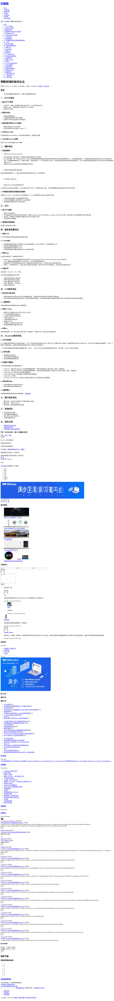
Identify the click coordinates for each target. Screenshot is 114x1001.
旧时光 (6, 790)
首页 (5, 8)
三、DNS (6, 42)
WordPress (7, 15)
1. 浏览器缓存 (8, 38)
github (80, 761)
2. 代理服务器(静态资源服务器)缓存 (14, 40)
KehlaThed (4, 896)
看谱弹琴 (6, 991)
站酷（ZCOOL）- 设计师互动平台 (14, 776)
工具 (2, 761)
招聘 (23, 761)
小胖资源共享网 (8, 778)
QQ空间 (42, 988)
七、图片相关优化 (9, 73)
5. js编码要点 (8, 72)
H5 (96, 761)
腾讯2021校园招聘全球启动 (12, 732)
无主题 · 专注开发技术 (10, 779)
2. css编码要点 (8, 58)
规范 (10, 435)
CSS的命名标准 (8, 738)
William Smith (4, 830)
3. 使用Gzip (7, 51)
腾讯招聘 (69, 761)
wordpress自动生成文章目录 (12, 715)
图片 (64, 761)
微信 (11, 761)
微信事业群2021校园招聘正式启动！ (14, 723)
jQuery (99, 761)
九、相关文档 (8, 77)
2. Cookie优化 (8, 49)
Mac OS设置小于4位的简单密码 (13, 735)
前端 (37, 761)
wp (39, 761)
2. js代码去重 (8, 66)
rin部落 (6, 799)
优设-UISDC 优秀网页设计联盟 (13, 786)
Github (6, 653)
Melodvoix (3, 880)
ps (78, 761)
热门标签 (3, 755)
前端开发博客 (8, 802)
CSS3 (33, 761)
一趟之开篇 (7, 725)
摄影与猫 (6, 11)
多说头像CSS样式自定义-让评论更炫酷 (15, 718)
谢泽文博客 (7, 772)
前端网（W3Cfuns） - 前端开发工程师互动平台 (18, 781)
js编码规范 (28, 393)
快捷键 (20, 761)
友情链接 (6, 650)
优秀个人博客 (8, 774)
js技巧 (61, 761)
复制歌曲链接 (20, 988)
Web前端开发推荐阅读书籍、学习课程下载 (16, 706)
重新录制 (9, 986)
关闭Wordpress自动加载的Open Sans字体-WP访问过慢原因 (21, 709)
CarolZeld (3, 912)
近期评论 (3, 813)
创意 (76, 761)
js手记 (53, 761)
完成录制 (9, 984)
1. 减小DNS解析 (8, 44)
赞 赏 (2, 457)
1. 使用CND (7, 47)
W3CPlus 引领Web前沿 (10, 771)
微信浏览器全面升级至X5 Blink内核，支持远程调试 (19, 752)
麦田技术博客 (8, 794)
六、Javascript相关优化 (10, 63)
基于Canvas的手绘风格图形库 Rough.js (13, 849)
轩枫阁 (5, 3)
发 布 (2, 584)
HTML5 (85, 761)
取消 (13, 984)
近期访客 (3, 806)
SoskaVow (3, 847)
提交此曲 (14, 986)
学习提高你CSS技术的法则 (12, 747)
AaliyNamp (4, 937)
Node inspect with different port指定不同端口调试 (17, 733)
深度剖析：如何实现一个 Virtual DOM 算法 (16, 742)
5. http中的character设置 (10, 35)
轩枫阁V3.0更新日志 (10, 648)
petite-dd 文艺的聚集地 (10, 785)
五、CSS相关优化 (9, 54)
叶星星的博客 (8, 801)
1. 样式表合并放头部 (10, 56)
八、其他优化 (8, 75)
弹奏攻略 (6, 994)
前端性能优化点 (8, 427)
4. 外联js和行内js (9, 70)
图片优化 (90, 761)
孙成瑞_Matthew (8, 632)
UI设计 (6, 13)
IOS (110, 761)
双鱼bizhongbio (8, 783)
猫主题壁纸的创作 (9, 726)
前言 (5, 24)
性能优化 (106, 761)
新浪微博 (36, 988)
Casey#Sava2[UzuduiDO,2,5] (9, 821)
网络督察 (6, 620)
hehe (5, 595)
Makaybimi (4, 920)
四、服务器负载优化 (10, 45)
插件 (47, 761)
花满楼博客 (7, 788)
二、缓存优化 (8, 37)
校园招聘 (7, 761)
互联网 (6, 16)
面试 (73, 761)
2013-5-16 (7, 743)
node (94, 761)
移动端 (17, 761)
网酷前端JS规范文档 (10, 425)
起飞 (2, 950)
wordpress (57, 761)
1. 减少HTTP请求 (9, 28)
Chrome (43, 761)
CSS (102, 761)
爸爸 (5, 748)
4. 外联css (7, 61)
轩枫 (8, 607)
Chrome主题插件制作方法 (11, 750)
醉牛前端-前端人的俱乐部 (11, 797)
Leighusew (4, 864)
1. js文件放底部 (8, 65)
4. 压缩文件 (7, 52)
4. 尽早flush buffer (9, 33)
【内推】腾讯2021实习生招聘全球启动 (15, 721)
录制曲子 (6, 992)
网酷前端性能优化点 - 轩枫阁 (15, 449)
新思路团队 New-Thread (11, 792)
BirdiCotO (3, 888)
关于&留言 (7, 18)
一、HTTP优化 (8, 26)
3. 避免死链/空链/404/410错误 (12, 31)
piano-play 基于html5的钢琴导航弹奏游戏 (14, 832)
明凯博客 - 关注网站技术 (11, 795)
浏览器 (30, 761)
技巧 (27, 761)
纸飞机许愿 (7, 708)
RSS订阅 (6, 652)
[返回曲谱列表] (6, 979)
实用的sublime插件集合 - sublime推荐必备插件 (17, 713)
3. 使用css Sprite (8, 59)
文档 (6, 435)
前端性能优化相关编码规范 (12, 429)
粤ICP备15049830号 (30, 997)
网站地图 (21, 997)
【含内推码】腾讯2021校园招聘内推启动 (16, 730)
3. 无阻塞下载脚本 (9, 68)
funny (5, 716)
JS (13, 761)
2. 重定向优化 (8, 30)
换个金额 (3, 466)
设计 (49, 761)
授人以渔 (46, 86)
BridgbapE (3, 856)
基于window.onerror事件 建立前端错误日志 (16, 745)
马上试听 (3, 986)
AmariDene (4, 904)
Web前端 (6, 10)
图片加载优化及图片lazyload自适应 (14, 740)
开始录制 (3, 984)
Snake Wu (3, 838)
